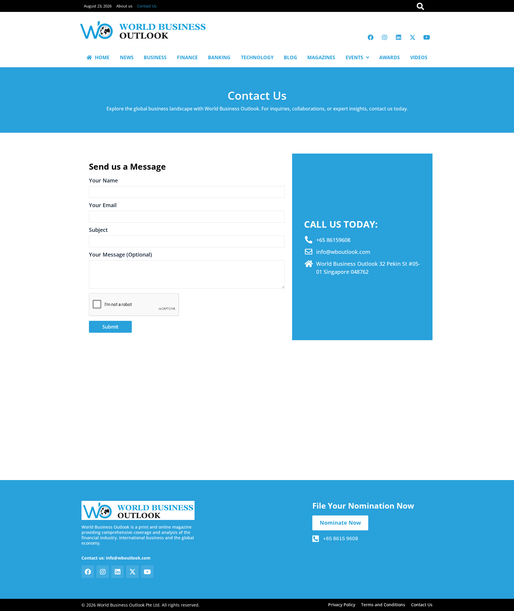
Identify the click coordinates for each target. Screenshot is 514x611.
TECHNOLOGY (257, 57)
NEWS (127, 57)
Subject (98, 230)
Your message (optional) (120, 255)
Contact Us (146, 6)
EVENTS (354, 57)
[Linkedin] (399, 37)
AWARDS (389, 57)
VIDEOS (418, 57)
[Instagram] (385, 37)
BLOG (290, 57)
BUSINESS (155, 57)
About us (124, 6)
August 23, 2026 (98, 6)
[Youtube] (426, 37)
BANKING (219, 57)
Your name (103, 181)
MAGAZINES (321, 57)
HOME (102, 57)
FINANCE (187, 57)
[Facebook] (371, 37)
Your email (103, 205)
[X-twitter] (413, 37)
